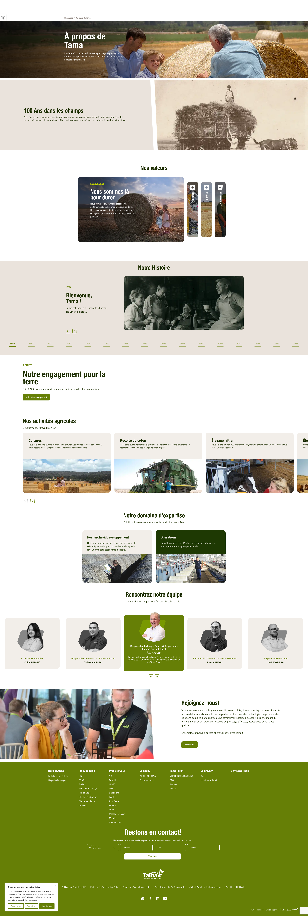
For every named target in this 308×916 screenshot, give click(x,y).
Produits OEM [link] (117, 771)
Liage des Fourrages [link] (57, 780)
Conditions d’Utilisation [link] (235, 887)
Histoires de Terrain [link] (209, 780)
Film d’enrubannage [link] (88, 788)
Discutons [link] (189, 744)
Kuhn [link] (111, 810)
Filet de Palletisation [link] (88, 797)
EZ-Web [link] (82, 780)
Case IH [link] (112, 780)
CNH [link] (111, 788)
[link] (3, 17)
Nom (159, 848)
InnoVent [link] (83, 805)
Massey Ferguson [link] (117, 814)
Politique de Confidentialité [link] (74, 887)
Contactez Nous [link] (240, 771)
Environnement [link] (147, 780)
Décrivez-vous (95, 846)
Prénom (127, 848)
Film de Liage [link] (84, 793)
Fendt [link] (111, 797)
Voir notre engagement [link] (36, 397)
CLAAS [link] (112, 784)
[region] (31, 897)
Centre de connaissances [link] (181, 776)
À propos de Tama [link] (148, 776)
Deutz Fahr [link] (114, 793)
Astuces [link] (173, 784)
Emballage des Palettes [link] (58, 776)
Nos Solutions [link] (56, 771)
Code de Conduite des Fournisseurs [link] (205, 887)
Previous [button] (68, 331)
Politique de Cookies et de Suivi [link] (104, 887)
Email (193, 848)
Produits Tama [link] (87, 771)
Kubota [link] (112, 805)
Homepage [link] (68, 17)
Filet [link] (80, 776)
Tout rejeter (31, 906)
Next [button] (74, 331)
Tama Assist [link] (176, 771)
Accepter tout (47, 906)
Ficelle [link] (81, 784)
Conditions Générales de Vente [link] (136, 887)
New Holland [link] (115, 822)
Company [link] (145, 771)
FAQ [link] (172, 780)
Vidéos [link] (173, 788)
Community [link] (207, 771)
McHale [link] (112, 818)
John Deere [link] (114, 801)
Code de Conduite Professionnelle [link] (170, 887)
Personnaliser (16, 906)
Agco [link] (111, 776)
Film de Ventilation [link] (87, 801)
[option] (154, 303)
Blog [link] (203, 776)
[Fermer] (55, 885)
